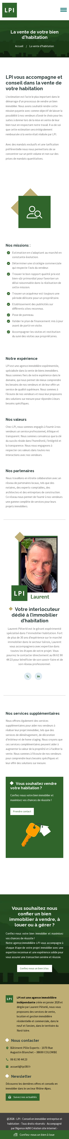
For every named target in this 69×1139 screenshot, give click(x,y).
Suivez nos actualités (25, 1097)
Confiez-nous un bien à (35, 968)
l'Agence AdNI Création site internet (35, 1128)
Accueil (19, 46)
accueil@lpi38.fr (20, 1066)
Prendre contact (22, 811)
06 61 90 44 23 (18, 1059)
